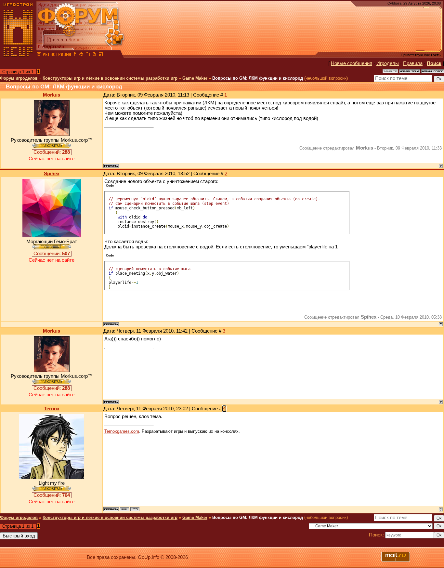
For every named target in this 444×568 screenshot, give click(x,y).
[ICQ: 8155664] (134, 509)
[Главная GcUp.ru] (18, 55)
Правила (413, 63)
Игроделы (387, 63)
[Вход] (75, 55)
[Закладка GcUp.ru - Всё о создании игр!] (88, 55)
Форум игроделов (19, 78)
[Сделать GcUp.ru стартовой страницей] (81, 55)
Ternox (51, 408)
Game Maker (194, 78)
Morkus (51, 95)
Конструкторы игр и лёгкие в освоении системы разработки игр (110, 78)
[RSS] (101, 55)
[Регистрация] (57, 55)
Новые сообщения (351, 63)
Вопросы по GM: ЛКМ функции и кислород (257, 78)
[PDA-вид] (94, 55)
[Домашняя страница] (124, 509)
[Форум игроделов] (38, 55)
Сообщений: (51, 152)
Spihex (51, 173)
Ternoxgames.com (121, 431)
